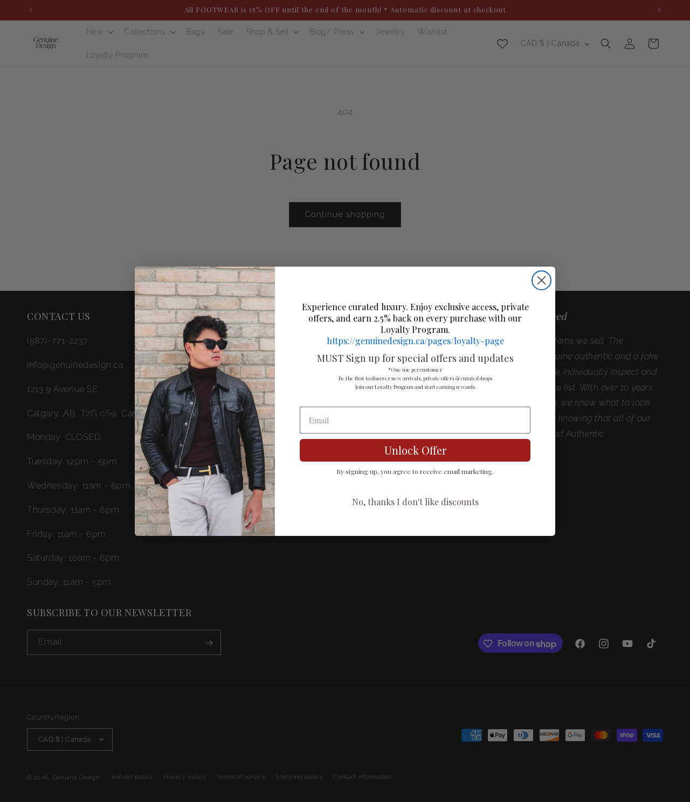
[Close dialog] (541, 280)
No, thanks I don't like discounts (415, 501)
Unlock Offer (415, 450)
